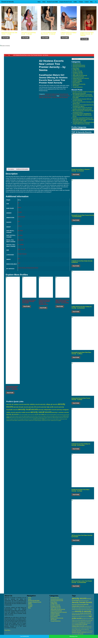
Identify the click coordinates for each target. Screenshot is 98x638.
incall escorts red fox (62, 417)
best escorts (86, 607)
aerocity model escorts (23, 412)
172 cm (20, 226)
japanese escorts (78, 627)
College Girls (76, 69)
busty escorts (84, 609)
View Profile (6, 37)
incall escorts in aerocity (81, 624)
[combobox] (83, 130)
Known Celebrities (77, 81)
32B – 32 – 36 (21, 249)
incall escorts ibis (25, 417)
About (43, 1)
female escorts (83, 613)
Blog (91, 1)
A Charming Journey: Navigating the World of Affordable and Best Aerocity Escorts (82, 115)
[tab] (11, 169)
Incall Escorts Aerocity (78, 77)
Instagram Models (77, 79)
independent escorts (78, 626)
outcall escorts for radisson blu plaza (34, 420)
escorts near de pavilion (23, 414)
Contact (87, 1)
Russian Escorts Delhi (52, 1)
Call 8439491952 (24, 636)
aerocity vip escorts (12, 414)
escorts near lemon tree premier (60, 97)
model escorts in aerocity (79, 629)
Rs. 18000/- (21, 240)
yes (19, 221)
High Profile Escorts (78, 74)
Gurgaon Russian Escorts (65, 1)
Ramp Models (76, 82)
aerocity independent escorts (47, 409)
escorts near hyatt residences (51, 414)
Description (11, 169)
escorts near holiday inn (40, 414)
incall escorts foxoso (58, 416)
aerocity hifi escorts (35, 407)
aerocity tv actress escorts (60, 412)
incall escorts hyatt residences (17, 417)
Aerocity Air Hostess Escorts (52, 94)
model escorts (83, 627)
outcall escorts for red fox (46, 420)
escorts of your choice (76, 613)
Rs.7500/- (20, 235)
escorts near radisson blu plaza (24, 416)
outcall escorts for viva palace (56, 420)
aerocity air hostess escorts (15, 404)
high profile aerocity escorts (83, 616)
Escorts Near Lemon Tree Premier (47, 95)
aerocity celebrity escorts (32, 404)
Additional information (22, 169)
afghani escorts (81, 607)
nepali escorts (86, 629)
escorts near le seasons (14, 416)
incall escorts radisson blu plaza (53, 417)
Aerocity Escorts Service (79, 65)
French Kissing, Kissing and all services (28, 267)
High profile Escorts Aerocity (80, 75)
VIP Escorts (76, 85)
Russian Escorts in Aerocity (79, 632)
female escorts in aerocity (84, 614)
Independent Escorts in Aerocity (81, 78)
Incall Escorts (82, 623)
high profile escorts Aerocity (86, 618)
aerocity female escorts (20, 407)
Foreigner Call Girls (78, 72)
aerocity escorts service (84, 600)
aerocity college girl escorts (49, 404)
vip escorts (80, 633)
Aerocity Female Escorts (79, 66)
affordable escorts (75, 607)
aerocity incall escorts (28, 409)
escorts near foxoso (31, 414)
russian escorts (76, 631)
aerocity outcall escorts (41, 412)
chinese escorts (89, 609)
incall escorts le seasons (43, 417)
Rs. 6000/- (20, 230)
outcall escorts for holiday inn (39, 419)
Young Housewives (78, 87)
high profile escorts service (85, 620)
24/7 (19, 263)
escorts (73, 611)
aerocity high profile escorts (50, 407)
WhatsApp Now (73, 636)
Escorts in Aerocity (8, 2)
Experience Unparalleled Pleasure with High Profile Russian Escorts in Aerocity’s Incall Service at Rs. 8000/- (83, 119)
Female (20, 212)
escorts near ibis (60, 414)
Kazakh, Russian (22, 254)
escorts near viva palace (41, 416)
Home (39, 1)
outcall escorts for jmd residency (12, 420)
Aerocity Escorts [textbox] (82, 129)
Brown (19, 207)
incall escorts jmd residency (33, 417)
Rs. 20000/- (21, 244)
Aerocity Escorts (64, 94)
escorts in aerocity (83, 611)
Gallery (75, 1)
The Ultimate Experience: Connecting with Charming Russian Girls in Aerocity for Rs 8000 (83, 96)
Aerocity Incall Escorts (77, 604)
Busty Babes (76, 68)
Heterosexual (21, 216)
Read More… (8, 630)
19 (18, 202)
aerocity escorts (47, 97)
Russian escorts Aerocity (79, 84)
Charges (81, 1)
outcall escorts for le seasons (23, 420)
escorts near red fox (33, 416)
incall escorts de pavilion (50, 416)
